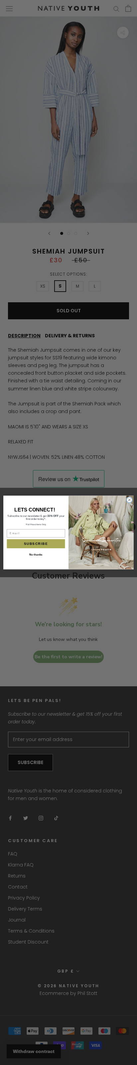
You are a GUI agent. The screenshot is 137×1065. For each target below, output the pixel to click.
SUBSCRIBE (36, 544)
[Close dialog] (129, 500)
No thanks (35, 554)
